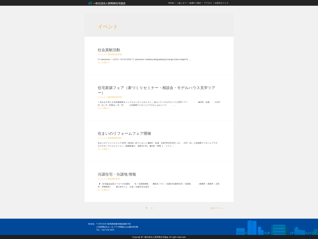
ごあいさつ (182, 3)
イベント (102, 54)
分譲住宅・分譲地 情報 (117, 174)
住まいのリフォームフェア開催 (124, 133)
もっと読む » (103, 62)
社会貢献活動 (109, 50)
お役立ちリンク (222, 3)
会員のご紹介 (195, 3)
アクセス (208, 3)
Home (171, 3)
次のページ (217, 208)
